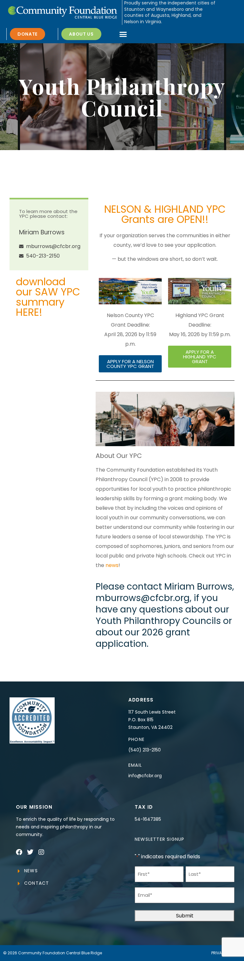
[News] (19, 871)
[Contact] (19, 883)
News (31, 871)
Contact (36, 883)
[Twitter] (30, 852)
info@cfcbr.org (145, 775)
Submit (184, 915)
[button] (123, 34)
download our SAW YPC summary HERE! (48, 296)
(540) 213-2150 (144, 750)
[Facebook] (19, 852)
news (112, 565)
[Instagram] (41, 852)
